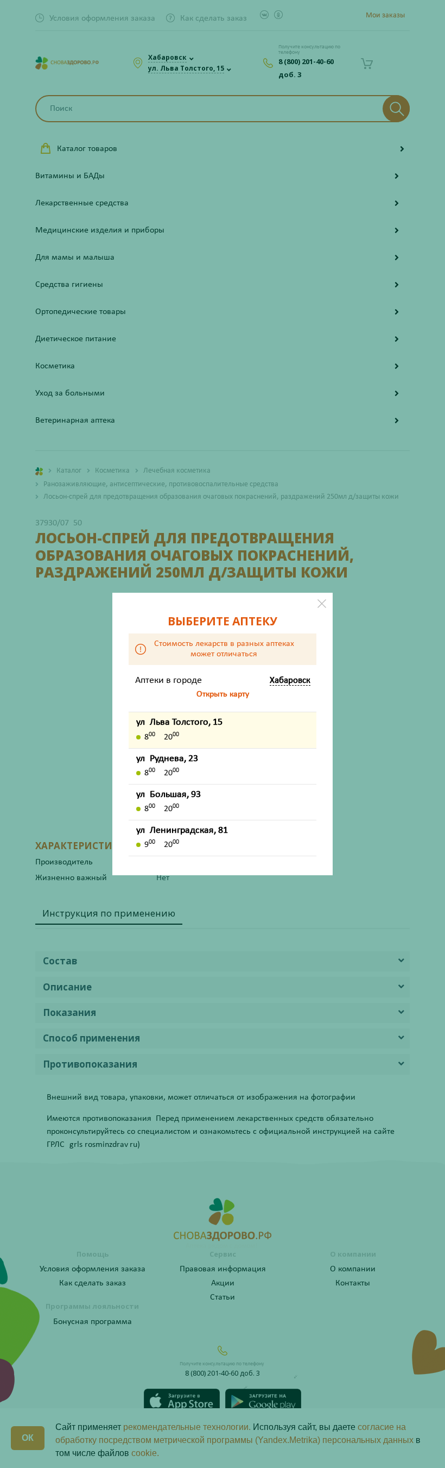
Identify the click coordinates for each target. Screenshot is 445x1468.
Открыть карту (222, 694)
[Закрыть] (322, 603)
